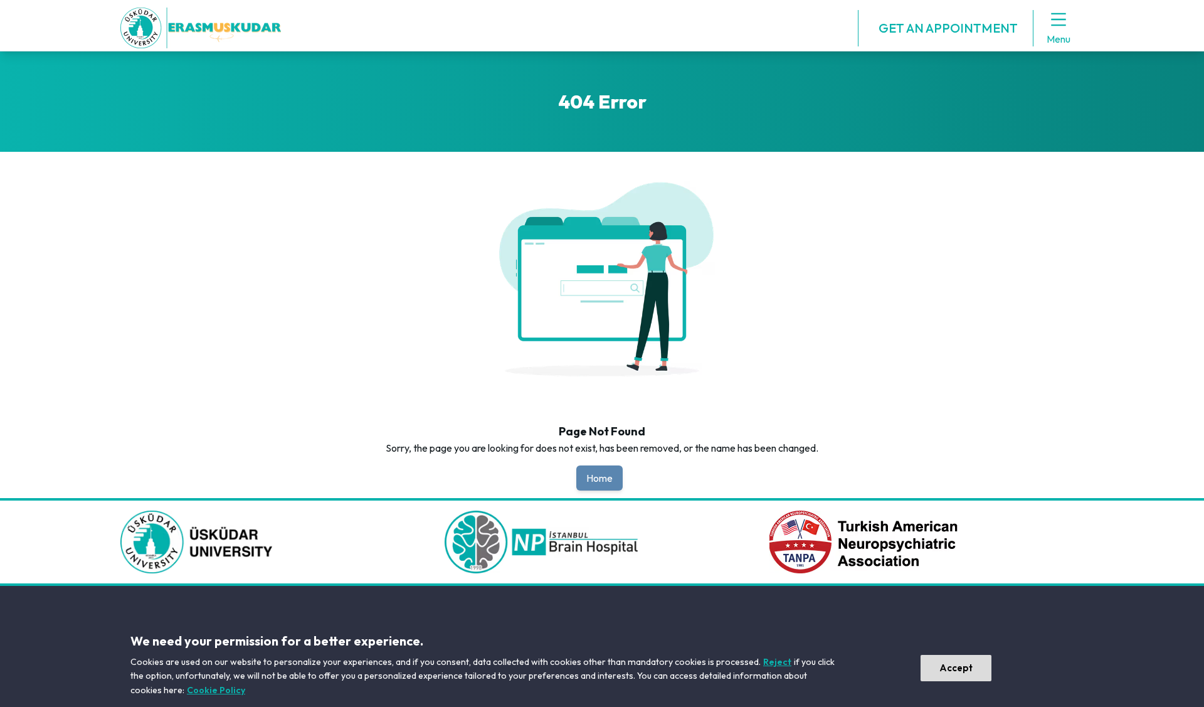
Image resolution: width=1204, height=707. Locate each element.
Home (599, 478)
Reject (777, 661)
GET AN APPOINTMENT (948, 28)
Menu (1058, 39)
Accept (956, 668)
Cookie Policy (216, 690)
